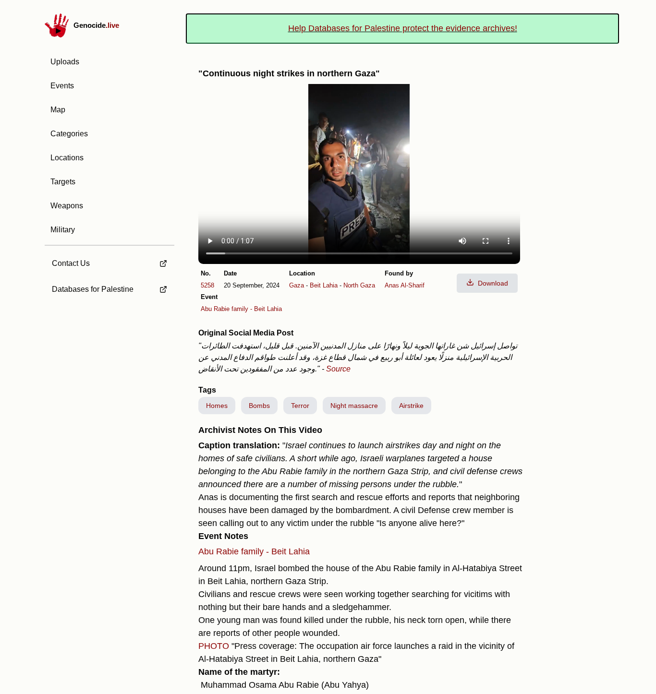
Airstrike (411, 405)
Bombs (259, 405)
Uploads (64, 62)
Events (62, 86)
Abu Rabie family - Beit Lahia (241, 308)
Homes (217, 405)
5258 (207, 285)
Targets (62, 182)
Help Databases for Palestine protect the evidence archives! (402, 28)
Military (62, 230)
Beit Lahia (324, 285)
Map (57, 110)
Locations (67, 158)
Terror (300, 405)
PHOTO (213, 646)
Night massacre (354, 405)
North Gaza (359, 285)
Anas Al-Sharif (405, 285)
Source (338, 369)
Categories (69, 134)
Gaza (296, 285)
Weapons (66, 206)
